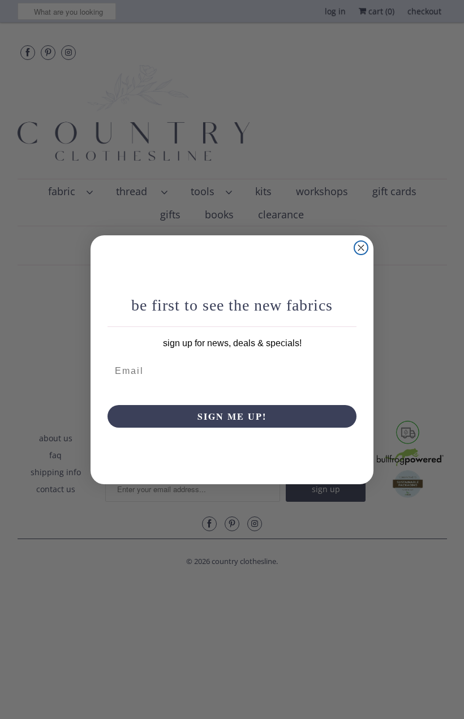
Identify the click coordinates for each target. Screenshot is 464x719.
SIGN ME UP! (232, 416)
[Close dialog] (361, 248)
